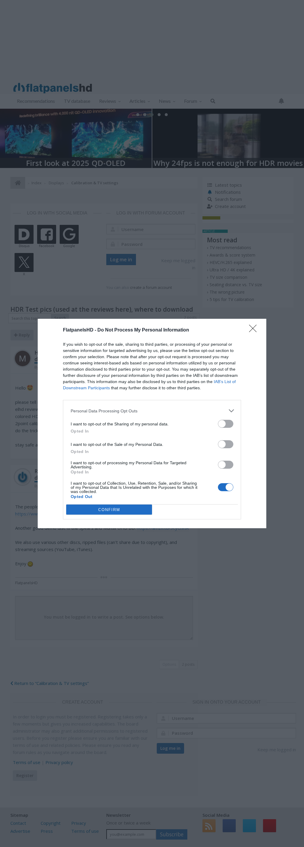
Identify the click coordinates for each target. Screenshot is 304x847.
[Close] (254, 330)
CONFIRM (109, 509)
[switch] (225, 424)
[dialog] (152, 423)
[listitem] (152, 411)
